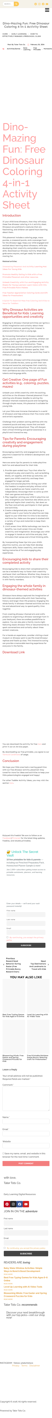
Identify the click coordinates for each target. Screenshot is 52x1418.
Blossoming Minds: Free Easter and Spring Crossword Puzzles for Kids (13, 1058)
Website (7, 1141)
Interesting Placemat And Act (16, 266)
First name (11, 911)
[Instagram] (39, 4)
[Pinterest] (35, 4)
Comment (8, 1085)
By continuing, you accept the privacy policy (26, 1248)
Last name (11, 919)
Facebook (7, 838)
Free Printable (37, 48)
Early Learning (19, 34)
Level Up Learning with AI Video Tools (37, 1015)
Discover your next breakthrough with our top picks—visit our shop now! (25, 1315)
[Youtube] (47, 4)
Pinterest (16, 838)
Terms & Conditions (11, 754)
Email (9, 928)
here (40, 744)
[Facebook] (43, 4)
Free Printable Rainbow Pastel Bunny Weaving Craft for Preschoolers (37, 1057)
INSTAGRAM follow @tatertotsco (16, 1363)
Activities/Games (13, 49)
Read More (8, 1274)
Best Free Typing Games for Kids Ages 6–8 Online (13, 1015)
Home (5, 34)
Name (6, 1117)
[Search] (16, 4)
